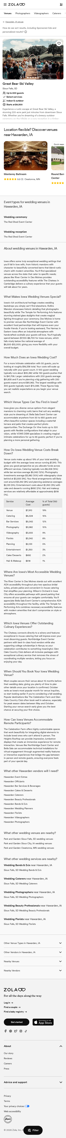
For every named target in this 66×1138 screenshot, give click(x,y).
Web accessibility (12, 1111)
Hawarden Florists (13, 813)
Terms (7, 1101)
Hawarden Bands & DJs (15, 804)
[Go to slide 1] (28, 78)
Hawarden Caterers (13, 795)
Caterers (56, 13)
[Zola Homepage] (16, 4)
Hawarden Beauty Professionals (19, 799)
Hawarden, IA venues (14, 22)
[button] (59, 43)
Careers (8, 1063)
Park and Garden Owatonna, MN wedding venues (29, 848)
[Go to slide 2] (30, 78)
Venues (8, 13)
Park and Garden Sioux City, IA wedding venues (28, 843)
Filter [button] (36, 1130)
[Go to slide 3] (33, 78)
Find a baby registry (14, 1011)
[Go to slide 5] (38, 78)
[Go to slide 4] (35, 78)
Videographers (41, 13)
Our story (8, 1053)
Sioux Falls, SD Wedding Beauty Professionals (26, 910)
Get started (16, 1022)
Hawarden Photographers (16, 822)
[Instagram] (20, 1031)
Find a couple (10, 1007)
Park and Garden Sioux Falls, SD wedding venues (28, 839)
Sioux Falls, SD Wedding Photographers (23, 897)
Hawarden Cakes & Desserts (18, 790)
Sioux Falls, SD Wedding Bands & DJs (22, 870)
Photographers (22, 13)
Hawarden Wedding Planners (18, 808)
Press (6, 1068)
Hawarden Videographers (16, 817)
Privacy (7, 1096)
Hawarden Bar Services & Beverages (22, 786)
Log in (7, 1003)
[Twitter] (15, 1031)
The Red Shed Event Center (18, 222)
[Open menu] (5, 4)
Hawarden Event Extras (15, 777)
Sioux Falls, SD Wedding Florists (20, 924)
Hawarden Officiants (14, 781)
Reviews (8, 1058)
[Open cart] (61, 4)
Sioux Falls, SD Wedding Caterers (20, 883)
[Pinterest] (10, 1031)
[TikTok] (26, 1031)
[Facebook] (5, 1031)
